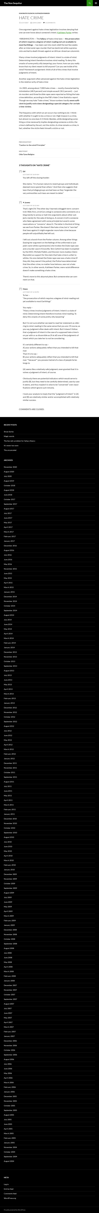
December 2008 (10, 930)
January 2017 (9, 541)
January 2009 (9, 925)
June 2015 (8, 573)
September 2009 (10, 888)
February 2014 (10, 643)
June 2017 (8, 518)
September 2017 (10, 504)
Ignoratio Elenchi (27, 13)
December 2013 (10, 652)
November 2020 (10, 467)
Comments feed (10, 1193)
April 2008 (8, 967)
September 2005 (10, 1110)
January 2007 (9, 1036)
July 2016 (8, 555)
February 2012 (10, 754)
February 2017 (10, 536)
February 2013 (10, 698)
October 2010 (9, 828)
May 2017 (8, 522)
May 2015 (8, 578)
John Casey (36, 23)
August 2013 (9, 670)
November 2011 (10, 768)
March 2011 (9, 805)
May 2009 (8, 907)
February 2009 (10, 920)
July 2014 (8, 620)
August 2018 (9, 490)
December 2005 (10, 1096)
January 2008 (9, 981)
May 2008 (8, 962)
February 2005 (10, 1138)
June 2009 (8, 902)
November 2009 (10, 879)
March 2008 (9, 971)
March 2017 (9, 532)
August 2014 (9, 615)
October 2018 (9, 485)
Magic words (9, 436)
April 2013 (8, 689)
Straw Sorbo (9, 432)
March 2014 (9, 638)
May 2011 (8, 795)
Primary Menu (96, 3)
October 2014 (9, 606)
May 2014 (8, 629)
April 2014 (8, 633)
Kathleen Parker (42, 13)
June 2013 (8, 680)
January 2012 (9, 758)
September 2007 (10, 999)
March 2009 (9, 916)
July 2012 (8, 731)
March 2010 (9, 860)
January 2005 (9, 1143)
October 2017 (9, 499)
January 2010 (9, 869)
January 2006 (9, 1092)
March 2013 (9, 694)
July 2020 (8, 476)
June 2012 (8, 735)
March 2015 (9, 587)
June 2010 (8, 846)
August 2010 (9, 837)
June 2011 (8, 791)
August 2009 (9, 893)
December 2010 (10, 819)
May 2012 (8, 740)
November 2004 (10, 1147)
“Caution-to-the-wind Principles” (32, 143)
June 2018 (8, 495)
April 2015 (8, 583)
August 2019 (9, 481)
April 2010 (8, 856)
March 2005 (9, 1133)
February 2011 (10, 809)
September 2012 (10, 721)
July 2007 (8, 1008)
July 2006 (8, 1064)
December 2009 (10, 874)
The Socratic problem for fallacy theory (19, 441)
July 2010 (8, 842)
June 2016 (8, 559)
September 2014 (10, 610)
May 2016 (8, 564)
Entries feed (8, 1189)
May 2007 (8, 1018)
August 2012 (9, 726)
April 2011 (8, 800)
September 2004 (10, 1156)
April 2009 (8, 911)
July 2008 (8, 953)
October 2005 (9, 1106)
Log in (6, 1184)
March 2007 (9, 1027)
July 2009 (8, 897)
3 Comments (50, 23)
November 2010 (10, 823)
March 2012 (9, 749)
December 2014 (10, 596)
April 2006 (8, 1078)
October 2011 (9, 772)
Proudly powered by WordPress (14, 1210)
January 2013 (9, 703)
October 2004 (9, 1152)
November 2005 (10, 1101)
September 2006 (10, 1055)
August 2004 (9, 1161)
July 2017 (8, 513)
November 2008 (10, 934)
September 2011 (10, 777)
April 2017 (8, 527)
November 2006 (10, 1045)
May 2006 (8, 1073)
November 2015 (10, 569)
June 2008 (8, 957)
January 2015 (9, 592)
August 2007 (9, 1004)
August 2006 (9, 1059)
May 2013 (8, 684)
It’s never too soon (11, 445)
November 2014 (10, 601)
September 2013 (10, 666)
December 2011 (10, 763)
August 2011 (9, 782)
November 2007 (10, 990)
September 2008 (10, 944)
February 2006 (10, 1087)
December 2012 (10, 708)
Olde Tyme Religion (26, 152)
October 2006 (9, 1050)
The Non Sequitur (13, 3)
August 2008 (9, 948)
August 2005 (9, 1115)
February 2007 (10, 1031)
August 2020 (9, 471)
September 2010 (10, 832)
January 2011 (9, 814)
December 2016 (10, 546)
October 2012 (9, 717)
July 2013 (8, 675)
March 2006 (9, 1082)
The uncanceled (10, 450)
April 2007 (8, 1022)
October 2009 (9, 883)
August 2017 (9, 509)
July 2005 (8, 1119)
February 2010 (10, 865)
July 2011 (8, 786)
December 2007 (10, 985)
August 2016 (9, 550)
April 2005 (8, 1129)
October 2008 (9, 939)
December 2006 (10, 1041)
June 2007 (8, 1013)
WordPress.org (10, 1198)
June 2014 (8, 624)
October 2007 (9, 994)
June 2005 (8, 1124)
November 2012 (10, 712)
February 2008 (10, 976)
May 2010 (8, 851)
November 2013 (10, 657)
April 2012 (8, 745)
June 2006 (8, 1068)
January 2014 (9, 647)
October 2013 (9, 661)
